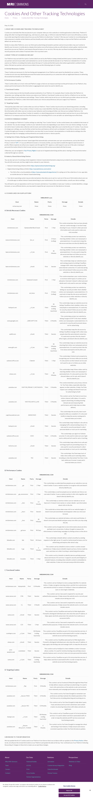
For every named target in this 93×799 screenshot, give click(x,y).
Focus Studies (30, 773)
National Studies (31, 761)
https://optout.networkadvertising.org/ (43, 166)
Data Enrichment (53, 769)
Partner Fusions (52, 773)
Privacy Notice (78, 740)
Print (28, 769)
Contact (7, 773)
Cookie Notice (42, 786)
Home (7, 18)
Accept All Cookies (69, 795)
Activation (51, 761)
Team (7, 765)
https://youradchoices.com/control (40, 169)
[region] (46, 790)
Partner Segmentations (33, 777)
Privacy (15, 18)
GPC (17, 143)
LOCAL (28, 765)
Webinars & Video (74, 761)
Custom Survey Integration (56, 765)
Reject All (69, 790)
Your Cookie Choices (69, 786)
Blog (70, 765)
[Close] (90, 790)
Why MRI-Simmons (11, 761)
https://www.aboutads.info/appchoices (44, 172)
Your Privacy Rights (30, 150)
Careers (7, 769)
